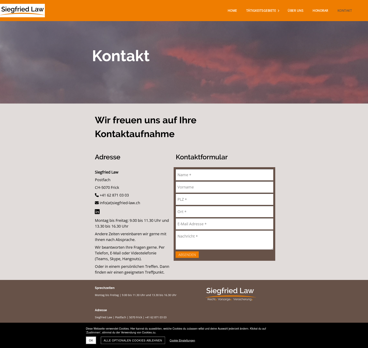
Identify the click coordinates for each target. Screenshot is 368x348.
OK (91, 340)
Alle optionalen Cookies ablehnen (133, 340)
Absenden (187, 254)
